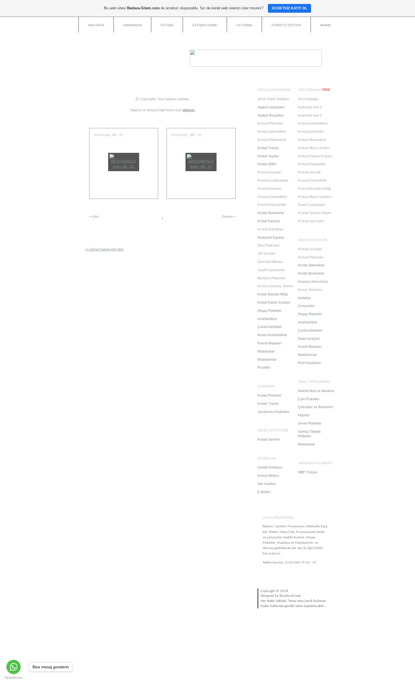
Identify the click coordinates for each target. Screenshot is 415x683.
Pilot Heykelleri (309, 363)
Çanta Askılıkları (269, 327)
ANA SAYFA (96, 25)
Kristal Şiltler (267, 164)
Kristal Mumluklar (270, 213)
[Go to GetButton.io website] (14, 677)
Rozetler (263, 367)
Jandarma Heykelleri (273, 412)
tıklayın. (189, 110)
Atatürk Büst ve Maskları (316, 391)
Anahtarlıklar (267, 319)
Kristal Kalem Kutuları (273, 302)
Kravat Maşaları (269, 343)
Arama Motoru (268, 476)
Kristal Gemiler (268, 439)
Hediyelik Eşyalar (270, 238)
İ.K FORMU (244, 25)
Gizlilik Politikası (269, 467)
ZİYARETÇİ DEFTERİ (286, 25)
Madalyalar (266, 351)
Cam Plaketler (309, 399)
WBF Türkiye (307, 472)
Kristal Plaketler (269, 395)
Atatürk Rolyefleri (270, 116)
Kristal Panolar (268, 221)
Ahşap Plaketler (269, 311)
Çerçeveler (306, 306)
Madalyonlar (267, 360)
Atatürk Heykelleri (271, 107)
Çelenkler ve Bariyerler (315, 407)
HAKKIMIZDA (132, 25)
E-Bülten (264, 492)
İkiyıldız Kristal (290, 596)
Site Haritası (266, 484)
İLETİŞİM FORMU (204, 25)
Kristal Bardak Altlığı (272, 294)
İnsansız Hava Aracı (313, 282)
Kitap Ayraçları (309, 339)
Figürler (304, 415)
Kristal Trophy (268, 148)
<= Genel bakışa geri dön (104, 249)
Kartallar (304, 298)
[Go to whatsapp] (13, 667)
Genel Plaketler (310, 423)
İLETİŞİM (167, 25)
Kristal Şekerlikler (311, 265)
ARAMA (325, 25)
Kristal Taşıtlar (268, 156)
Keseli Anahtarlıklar (272, 335)
